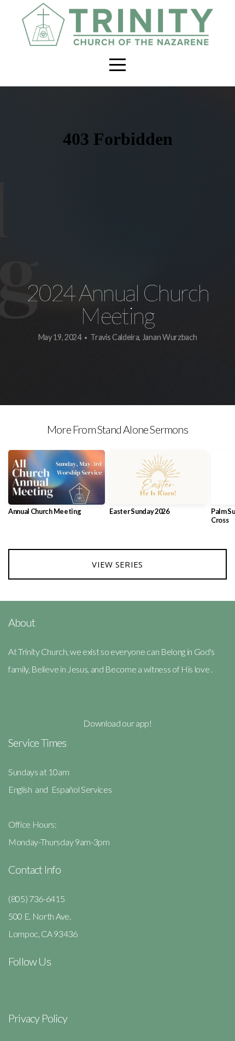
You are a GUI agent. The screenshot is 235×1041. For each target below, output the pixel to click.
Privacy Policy (37, 1018)
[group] (56, 487)
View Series (117, 564)
